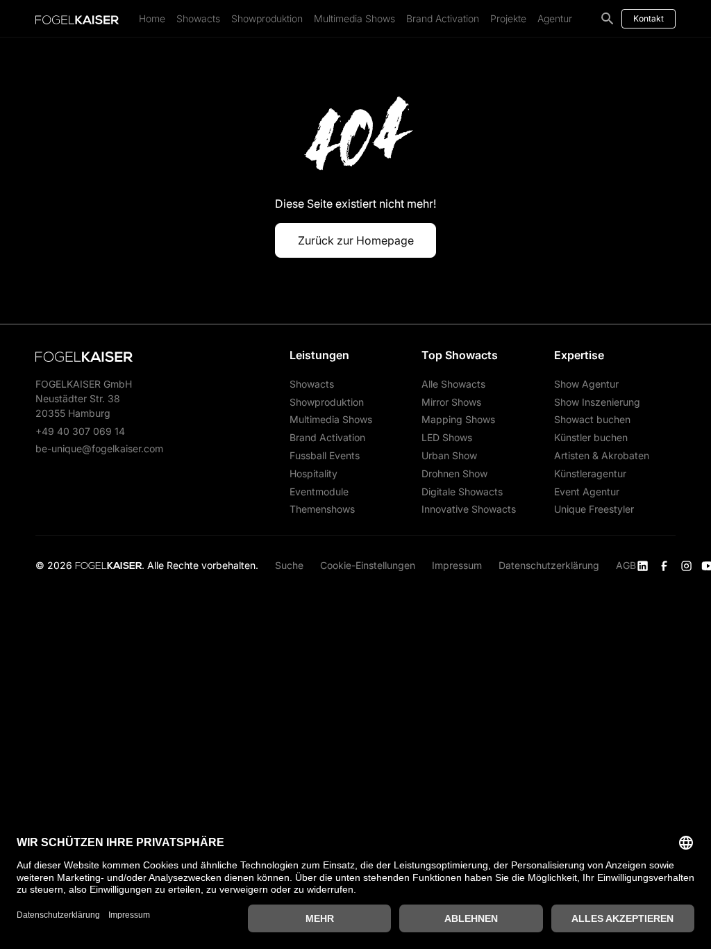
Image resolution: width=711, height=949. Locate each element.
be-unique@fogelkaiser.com (99, 448)
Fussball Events (325, 455)
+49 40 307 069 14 (80, 431)
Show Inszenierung (597, 402)
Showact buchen (592, 419)
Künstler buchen (591, 437)
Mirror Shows (451, 402)
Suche (289, 565)
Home (152, 18)
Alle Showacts (453, 384)
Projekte (508, 18)
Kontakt (648, 18)
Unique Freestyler (594, 509)
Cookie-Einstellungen (367, 565)
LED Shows (446, 437)
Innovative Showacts (468, 509)
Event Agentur (586, 491)
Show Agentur (586, 384)
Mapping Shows (458, 419)
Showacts (198, 18)
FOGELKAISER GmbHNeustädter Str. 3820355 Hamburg (83, 398)
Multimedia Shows (354, 18)
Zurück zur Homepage (356, 240)
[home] (77, 18)
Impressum (457, 565)
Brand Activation (442, 18)
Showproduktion (267, 18)
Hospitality (313, 473)
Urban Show (449, 455)
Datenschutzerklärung (549, 565)
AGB (626, 565)
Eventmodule (319, 491)
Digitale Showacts (462, 491)
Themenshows (322, 509)
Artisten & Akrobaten (601, 455)
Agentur (554, 18)
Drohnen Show (454, 473)
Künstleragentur (590, 473)
